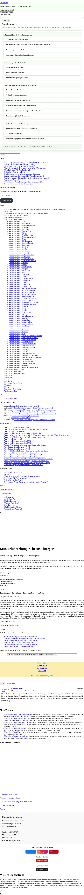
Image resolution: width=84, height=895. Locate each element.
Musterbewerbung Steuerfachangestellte (22, 344)
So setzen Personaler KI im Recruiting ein (18, 184)
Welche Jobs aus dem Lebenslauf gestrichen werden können (25, 445)
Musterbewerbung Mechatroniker (20, 322)
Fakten (6, 474)
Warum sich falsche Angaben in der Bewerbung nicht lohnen (33, 412)
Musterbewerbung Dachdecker (19, 245)
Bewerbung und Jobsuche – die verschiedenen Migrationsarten (34, 410)
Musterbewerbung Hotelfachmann (20, 286)
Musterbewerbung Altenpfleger (19, 229)
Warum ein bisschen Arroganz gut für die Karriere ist (37, 414)
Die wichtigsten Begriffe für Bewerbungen (19, 646)
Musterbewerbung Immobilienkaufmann (23, 288)
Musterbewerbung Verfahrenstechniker (22, 353)
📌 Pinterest (53, 852)
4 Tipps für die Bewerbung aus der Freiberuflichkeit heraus (34, 420)
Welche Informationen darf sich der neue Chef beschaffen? (24, 638)
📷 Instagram (42, 852)
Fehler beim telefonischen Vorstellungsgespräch (20, 644)
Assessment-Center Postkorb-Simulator (20, 55)
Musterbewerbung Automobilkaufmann (22, 225)
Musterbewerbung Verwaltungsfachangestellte (25, 357)
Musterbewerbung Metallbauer (19, 326)
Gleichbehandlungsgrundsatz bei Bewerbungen (20, 636)
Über (2, 683)
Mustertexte (8, 375)
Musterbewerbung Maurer (18, 318)
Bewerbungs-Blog (10, 398)
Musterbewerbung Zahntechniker (20, 359)
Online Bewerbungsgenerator (16, 95)
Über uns (7, 385)
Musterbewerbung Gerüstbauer (19, 280)
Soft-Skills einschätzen (14, 133)
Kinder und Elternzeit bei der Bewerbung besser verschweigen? (26, 162)
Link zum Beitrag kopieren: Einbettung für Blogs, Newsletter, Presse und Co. (31, 654)
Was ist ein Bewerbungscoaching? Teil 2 (18, 443)
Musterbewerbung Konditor (18, 310)
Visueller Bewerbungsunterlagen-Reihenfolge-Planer (25, 111)
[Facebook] (78, 691)
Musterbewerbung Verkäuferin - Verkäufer (23, 355)
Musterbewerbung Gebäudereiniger (21, 278)
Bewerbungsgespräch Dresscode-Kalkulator (22, 128)
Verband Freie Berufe (11, 503)
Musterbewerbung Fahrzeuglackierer (21, 259)
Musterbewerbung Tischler (18, 351)
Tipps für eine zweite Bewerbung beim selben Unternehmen (25, 168)
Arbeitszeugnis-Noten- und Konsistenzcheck (21, 105)
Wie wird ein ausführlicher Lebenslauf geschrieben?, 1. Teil (24, 455)
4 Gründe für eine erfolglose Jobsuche (25, 416)
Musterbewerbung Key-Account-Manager (23, 367)
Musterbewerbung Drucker (18, 249)
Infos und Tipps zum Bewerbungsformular (45, 879)
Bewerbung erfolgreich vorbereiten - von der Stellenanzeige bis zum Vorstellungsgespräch (35, 209)
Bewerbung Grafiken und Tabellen (16, 215)
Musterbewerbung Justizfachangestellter (22, 300)
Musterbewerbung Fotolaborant (20, 271)
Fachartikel (8, 211)
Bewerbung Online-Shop (13, 383)
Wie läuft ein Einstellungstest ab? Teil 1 (18, 447)
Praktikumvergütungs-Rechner (17, 78)
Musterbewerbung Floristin (18, 265)
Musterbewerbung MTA (17, 328)
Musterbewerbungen (7, 798)
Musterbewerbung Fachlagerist (19, 257)
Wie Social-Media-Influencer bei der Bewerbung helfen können (26, 451)
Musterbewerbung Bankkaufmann (20, 231)
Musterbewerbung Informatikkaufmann (22, 296)
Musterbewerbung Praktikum (14, 373)
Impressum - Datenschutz (13, 389)
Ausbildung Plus (10, 499)
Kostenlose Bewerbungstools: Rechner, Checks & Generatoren (26, 213)
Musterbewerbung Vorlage (13, 219)
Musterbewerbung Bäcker (18, 233)
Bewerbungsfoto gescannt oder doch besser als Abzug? (20, 883)
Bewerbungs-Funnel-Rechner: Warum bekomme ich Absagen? (28, 44)
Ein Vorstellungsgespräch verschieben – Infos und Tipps (23, 465)
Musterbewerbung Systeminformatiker (22, 348)
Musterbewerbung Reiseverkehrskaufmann (23, 338)
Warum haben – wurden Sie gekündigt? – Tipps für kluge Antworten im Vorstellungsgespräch (36, 435)
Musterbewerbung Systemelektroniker (22, 346)
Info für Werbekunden (7, 805)
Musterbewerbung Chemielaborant (21, 243)
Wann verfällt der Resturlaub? (14, 431)
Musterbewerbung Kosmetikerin (20, 312)
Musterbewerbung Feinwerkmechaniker (22, 261)
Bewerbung (4, 3)
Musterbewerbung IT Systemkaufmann (22, 298)
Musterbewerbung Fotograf (18, 269)
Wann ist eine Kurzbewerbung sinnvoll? (18, 427)
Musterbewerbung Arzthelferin (19, 227)
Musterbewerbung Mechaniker (19, 320)
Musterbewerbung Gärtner (18, 276)
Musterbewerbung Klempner (19, 306)
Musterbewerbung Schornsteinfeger (21, 342)
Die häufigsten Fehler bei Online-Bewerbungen (20, 640)
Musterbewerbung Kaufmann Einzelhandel (23, 302)
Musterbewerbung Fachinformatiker (21, 255)
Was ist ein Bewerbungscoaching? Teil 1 (18, 441)
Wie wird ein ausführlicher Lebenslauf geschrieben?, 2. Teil (24, 457)
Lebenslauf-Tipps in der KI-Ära (15, 172)
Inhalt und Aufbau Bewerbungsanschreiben (19, 642)
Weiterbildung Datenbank (13, 509)
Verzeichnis (8, 377)
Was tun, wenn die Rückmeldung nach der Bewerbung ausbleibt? (27, 178)
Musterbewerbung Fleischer (18, 263)
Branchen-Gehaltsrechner (15, 72)
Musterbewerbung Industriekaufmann (22, 290)
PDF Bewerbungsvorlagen (13, 217)
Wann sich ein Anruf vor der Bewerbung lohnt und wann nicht (26, 429)
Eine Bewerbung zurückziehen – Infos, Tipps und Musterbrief (31, 408)
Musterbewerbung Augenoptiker (20, 223)
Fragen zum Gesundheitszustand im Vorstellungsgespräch (24, 176)
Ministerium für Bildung (12, 507)
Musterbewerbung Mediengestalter (21, 324)
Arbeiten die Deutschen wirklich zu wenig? (19, 164)
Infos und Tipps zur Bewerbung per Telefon (25, 406)
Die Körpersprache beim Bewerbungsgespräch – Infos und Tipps (26, 461)
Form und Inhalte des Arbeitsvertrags (14, 879)
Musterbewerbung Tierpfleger (19, 349)
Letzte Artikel (11, 683)
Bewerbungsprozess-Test (15, 50)
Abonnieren (7, 200)
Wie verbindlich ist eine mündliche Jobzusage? (20, 453)
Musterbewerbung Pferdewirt (19, 330)
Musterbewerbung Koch (17, 308)
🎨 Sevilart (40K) (42, 860)
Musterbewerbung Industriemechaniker (22, 294)
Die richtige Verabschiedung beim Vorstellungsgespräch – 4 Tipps (27, 463)
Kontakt (7, 387)
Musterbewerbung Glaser (17, 282)
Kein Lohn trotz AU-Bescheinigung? (17, 170)
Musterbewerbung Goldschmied (20, 284)
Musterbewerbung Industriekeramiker (22, 292)
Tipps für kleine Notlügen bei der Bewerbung (50, 885)
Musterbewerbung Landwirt (18, 314)
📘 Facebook (31, 852)
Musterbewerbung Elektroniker (19, 251)
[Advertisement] (42, 529)
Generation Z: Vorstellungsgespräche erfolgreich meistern (24, 182)
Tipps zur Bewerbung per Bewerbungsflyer (16, 885)
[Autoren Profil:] (5, 692)
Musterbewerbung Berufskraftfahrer (21, 235)
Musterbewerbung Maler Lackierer (21, 316)
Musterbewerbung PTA (17, 334)
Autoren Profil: (17, 688)
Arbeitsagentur (9, 497)
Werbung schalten (10, 391)
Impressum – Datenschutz (9, 794)
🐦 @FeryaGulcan (42, 869)
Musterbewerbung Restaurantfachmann (22, 340)
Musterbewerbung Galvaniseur (19, 274)
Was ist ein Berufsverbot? (13, 439)
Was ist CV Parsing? (11, 180)
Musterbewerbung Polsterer (18, 332)
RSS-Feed (7, 379)
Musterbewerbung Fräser (17, 273)
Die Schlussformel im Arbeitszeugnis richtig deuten (22, 174)
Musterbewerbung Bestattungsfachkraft (22, 237)
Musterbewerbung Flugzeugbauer (20, 267)
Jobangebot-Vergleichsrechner (17, 39)
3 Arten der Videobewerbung (21, 418)
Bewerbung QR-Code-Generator (18, 116)
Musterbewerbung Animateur (19, 365)
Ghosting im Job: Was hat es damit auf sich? (19, 166)
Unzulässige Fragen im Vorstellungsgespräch (61, 881)
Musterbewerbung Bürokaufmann (20, 241)
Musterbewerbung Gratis (17, 221)
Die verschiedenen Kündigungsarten (30, 881)
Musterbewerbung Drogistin (18, 247)
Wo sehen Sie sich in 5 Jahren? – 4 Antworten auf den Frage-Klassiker (28, 459)
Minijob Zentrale (10, 501)
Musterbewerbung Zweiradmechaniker (22, 363)
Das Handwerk (9, 505)
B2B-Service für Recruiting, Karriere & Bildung (16, 802)
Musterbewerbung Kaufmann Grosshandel (23, 304)
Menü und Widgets (7, 10)
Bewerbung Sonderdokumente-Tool (18, 100)
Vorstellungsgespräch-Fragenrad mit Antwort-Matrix (25, 138)
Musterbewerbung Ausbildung (14, 369)
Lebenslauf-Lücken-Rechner (16, 90)
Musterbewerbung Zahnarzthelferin (21, 361)
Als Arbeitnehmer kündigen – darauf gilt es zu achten (61, 883)
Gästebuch (8, 381)
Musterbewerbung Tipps (12, 371)
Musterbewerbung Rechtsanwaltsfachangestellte (25, 336)
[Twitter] (81, 691)
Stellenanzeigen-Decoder (15, 67)
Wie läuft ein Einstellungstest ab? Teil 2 (18, 449)
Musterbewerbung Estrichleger (19, 253)
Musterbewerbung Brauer (17, 239)
